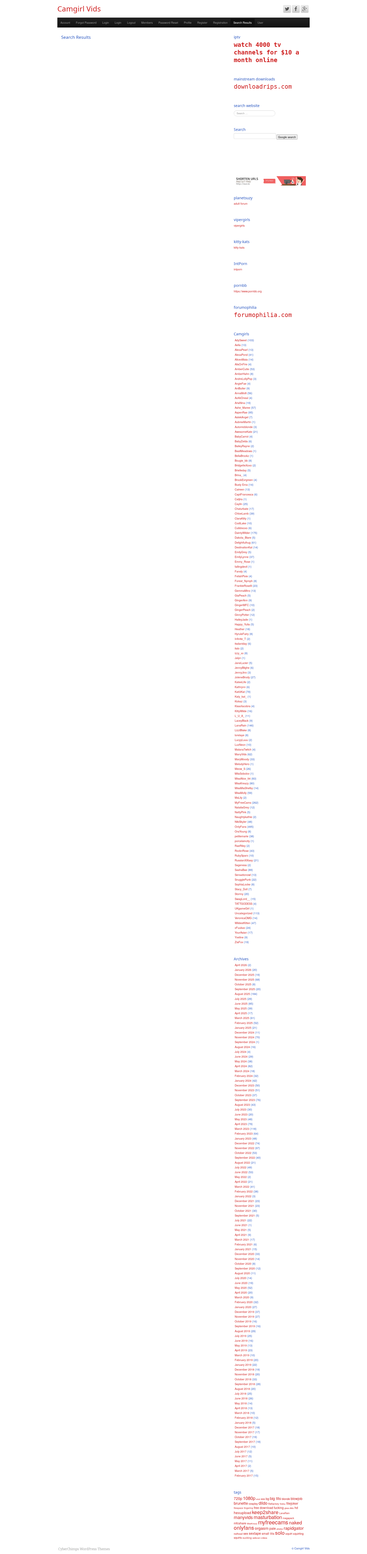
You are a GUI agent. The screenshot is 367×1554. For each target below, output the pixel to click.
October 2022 (243, 1153)
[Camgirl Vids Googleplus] (305, 9)
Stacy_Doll (241, 889)
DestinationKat (243, 547)
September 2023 (245, 1100)
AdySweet (241, 340)
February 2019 (244, 1360)
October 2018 (243, 1379)
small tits (268, 1533)
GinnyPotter (242, 615)
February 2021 (244, 1244)
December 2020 (244, 1254)
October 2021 (243, 1211)
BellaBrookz (242, 456)
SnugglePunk (243, 879)
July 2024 (240, 1052)
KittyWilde (241, 711)
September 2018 (245, 1384)
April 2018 (241, 1408)
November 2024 (244, 1037)
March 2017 (242, 1471)
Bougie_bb (241, 460)
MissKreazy (242, 783)
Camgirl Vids (79, 9)
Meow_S (240, 769)
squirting (298, 1533)
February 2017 (244, 1475)
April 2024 (241, 1066)
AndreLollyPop (243, 379)
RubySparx (241, 855)
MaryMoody (242, 759)
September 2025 (245, 989)
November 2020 (244, 1259)
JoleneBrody (242, 677)
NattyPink (240, 812)
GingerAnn (241, 600)
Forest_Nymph (244, 581)
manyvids (243, 1517)
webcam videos (260, 1537)
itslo (237, 648)
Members (147, 22)
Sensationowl (243, 875)
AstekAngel (241, 417)
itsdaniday (241, 643)
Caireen (239, 489)
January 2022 (243, 1196)
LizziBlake (241, 730)
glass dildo (289, 1508)
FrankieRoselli (243, 586)
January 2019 (243, 1365)
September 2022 (245, 1157)
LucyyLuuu (241, 740)
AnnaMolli (241, 393)
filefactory (273, 1503)
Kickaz (239, 701)
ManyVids (241, 754)
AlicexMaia (241, 359)
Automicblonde (244, 427)
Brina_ (239, 475)
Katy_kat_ (241, 696)
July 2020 (240, 1278)
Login (105, 22)
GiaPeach (241, 595)
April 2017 (241, 1466)
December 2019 (244, 1312)
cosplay (253, 1503)
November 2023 (244, 1090)
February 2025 (244, 1023)
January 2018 (243, 1422)
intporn (238, 269)
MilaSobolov (242, 773)
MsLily (238, 797)
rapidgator (294, 1528)
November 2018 (244, 1374)
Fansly (239, 571)
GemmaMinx (242, 591)
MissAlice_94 (243, 778)
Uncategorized (243, 913)
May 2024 (241, 1061)
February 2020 (244, 1302)
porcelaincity (242, 841)
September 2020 (245, 1268)
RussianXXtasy (244, 860)
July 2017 (240, 1451)
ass (263, 1499)
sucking (247, 1537)
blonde (286, 1499)
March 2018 (242, 1413)
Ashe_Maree (242, 407)
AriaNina (240, 403)
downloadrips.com (263, 86)
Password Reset (168, 22)
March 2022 (242, 1186)
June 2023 (241, 1114)
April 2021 (241, 1235)
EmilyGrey (241, 552)
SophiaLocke (242, 884)
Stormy (239, 894)
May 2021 (241, 1230)
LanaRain (240, 725)
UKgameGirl (242, 908)
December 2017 (244, 1427)
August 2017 (242, 1447)
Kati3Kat (240, 692)
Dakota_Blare (243, 537)
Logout (131, 22)
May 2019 (241, 1345)
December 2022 (244, 1143)
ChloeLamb (242, 513)
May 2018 (241, 1403)
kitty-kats (239, 247)
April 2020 (241, 1292)
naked (295, 1522)
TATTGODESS (243, 903)
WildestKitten (242, 923)
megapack (288, 1518)
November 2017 (244, 1432)
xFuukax (240, 928)
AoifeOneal (241, 398)
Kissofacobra (242, 706)
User (260, 22)
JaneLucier (241, 663)
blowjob (296, 1498)
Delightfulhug (243, 542)
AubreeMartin (243, 422)
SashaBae (241, 870)
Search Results (242, 22)
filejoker (292, 1503)
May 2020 (241, 1288)
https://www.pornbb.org (248, 291)
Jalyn (238, 658)
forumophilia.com (263, 314)
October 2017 (243, 1437)
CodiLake (240, 523)
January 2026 (243, 970)
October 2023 (243, 1095)
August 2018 (242, 1389)
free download (263, 1507)
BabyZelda (241, 441)
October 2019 (243, 1321)
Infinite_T (240, 639)
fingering (248, 1507)
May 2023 (241, 1119)
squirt (288, 1533)
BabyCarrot (241, 436)
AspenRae (241, 412)
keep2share (265, 1511)
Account (65, 22)
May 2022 (241, 1177)
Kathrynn (240, 687)
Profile (188, 22)
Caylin (238, 504)
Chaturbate (241, 509)
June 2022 (241, 1172)
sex (245, 1533)
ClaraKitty (240, 518)
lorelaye (239, 735)
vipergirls (239, 225)
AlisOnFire (241, 364)
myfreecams (273, 1522)
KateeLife (240, 682)
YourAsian (241, 932)
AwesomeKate (243, 432)
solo (280, 1532)
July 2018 (240, 1393)
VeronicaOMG (243, 918)
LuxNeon (240, 745)
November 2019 (244, 1316)
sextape (255, 1533)
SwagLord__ (242, 899)
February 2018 (244, 1417)
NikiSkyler (241, 822)
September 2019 (245, 1326)
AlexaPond (241, 355)
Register (202, 22)
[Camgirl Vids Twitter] (287, 9)
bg (267, 1498)
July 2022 (240, 1167)
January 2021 (243, 1249)
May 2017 (241, 1461)
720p (238, 1498)
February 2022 (244, 1191)
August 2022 (242, 1162)
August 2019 (242, 1331)
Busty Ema (241, 484)
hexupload (242, 1512)
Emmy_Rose (242, 561)
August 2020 (242, 1273)
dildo (263, 1503)
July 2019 (240, 1336)
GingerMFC (242, 605)
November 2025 (244, 979)
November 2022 (244, 1148)
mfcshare (240, 1523)
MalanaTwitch (243, 749)
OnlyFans (240, 826)
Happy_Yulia (242, 624)
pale (272, 1528)
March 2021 (242, 1239)
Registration (220, 22)
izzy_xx (239, 653)
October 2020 (243, 1263)
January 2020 (243, 1307)
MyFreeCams (243, 802)
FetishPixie (241, 576)
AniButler (240, 388)
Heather (239, 629)
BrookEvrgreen (244, 480)
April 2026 (241, 965)
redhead (238, 1533)
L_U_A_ (239, 716)
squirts (238, 1537)
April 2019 (241, 1350)
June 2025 (241, 1003)
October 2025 (243, 984)
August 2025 (242, 994)
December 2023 (244, 1085)
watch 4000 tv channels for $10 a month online (266, 52)
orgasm (262, 1528)
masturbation (268, 1516)
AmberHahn (242, 374)
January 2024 (243, 1080)
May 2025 (241, 1008)
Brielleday (241, 470)
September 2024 (245, 1042)
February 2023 (244, 1133)
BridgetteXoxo (243, 465)
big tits (275, 1498)
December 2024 (244, 1032)
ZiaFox (239, 942)
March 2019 (242, 1355)
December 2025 (244, 975)
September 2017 (245, 1442)
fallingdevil (241, 566)
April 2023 (241, 1124)
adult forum (241, 203)
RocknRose (242, 851)
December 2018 (244, 1369)
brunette (241, 1503)
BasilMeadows (243, 451)
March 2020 (242, 1297)
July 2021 (240, 1220)
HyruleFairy (242, 634)
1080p (249, 1498)
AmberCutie (242, 369)
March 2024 (242, 1071)
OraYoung (241, 831)
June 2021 (241, 1225)
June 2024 (241, 1056)
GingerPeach (243, 610)
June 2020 (241, 1283)
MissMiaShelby (244, 788)
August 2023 (242, 1105)
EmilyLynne (241, 557)
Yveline (239, 937)
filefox (283, 1503)
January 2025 (243, 1028)
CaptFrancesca (244, 494)
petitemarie (241, 836)
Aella (238, 345)
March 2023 (242, 1129)
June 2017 (241, 1456)
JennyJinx (241, 672)
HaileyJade (241, 619)
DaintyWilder (242, 533)
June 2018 (241, 1398)
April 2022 (241, 1182)
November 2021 (244, 1206)
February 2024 (244, 1076)
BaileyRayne (242, 446)
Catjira (239, 499)
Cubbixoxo (241, 528)
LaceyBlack (241, 720)
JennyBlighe (242, 668)
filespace (238, 1507)
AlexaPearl (241, 350)
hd (296, 1507)
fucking (279, 1507)
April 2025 (241, 1013)
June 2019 (241, 1340)
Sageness (241, 865)
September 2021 (245, 1215)
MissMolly (241, 793)
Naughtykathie (243, 817)
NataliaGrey (242, 807)
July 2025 (240, 999)
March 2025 (242, 1018)
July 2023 (240, 1109)
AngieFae (240, 383)
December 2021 (244, 1201)
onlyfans (244, 1527)
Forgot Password (86, 22)
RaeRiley (240, 846)
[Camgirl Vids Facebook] (296, 9)
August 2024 (242, 1047)
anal (258, 1499)
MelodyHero (242, 764)
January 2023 (243, 1138)
